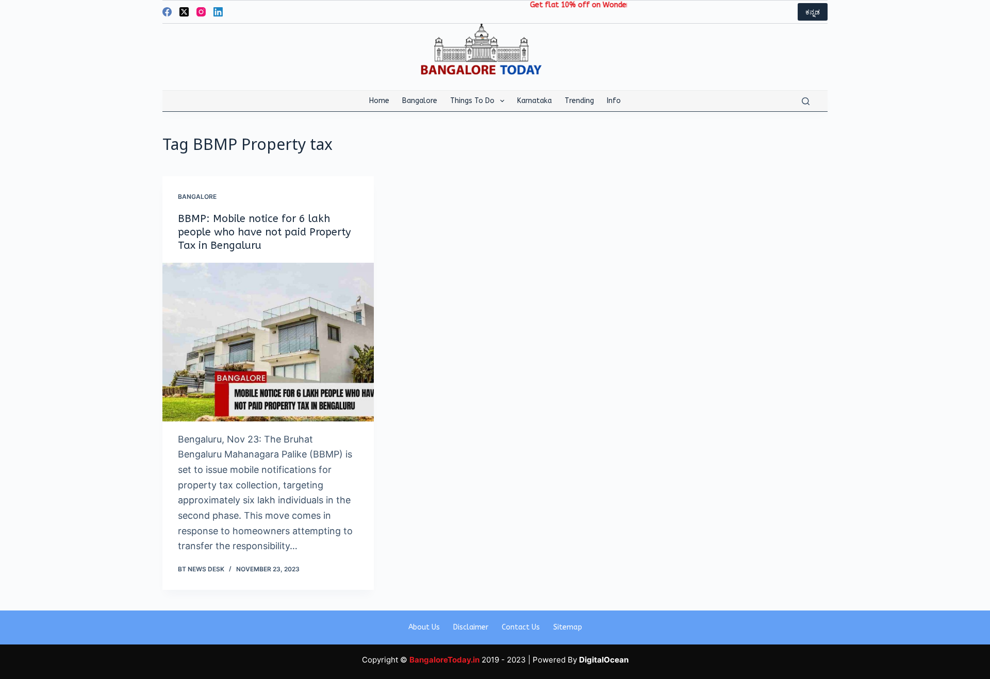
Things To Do (472, 100)
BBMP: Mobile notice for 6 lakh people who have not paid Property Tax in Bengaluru (264, 232)
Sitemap (567, 627)
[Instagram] (201, 11)
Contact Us (521, 627)
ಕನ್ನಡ (812, 12)
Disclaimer (470, 627)
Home (379, 100)
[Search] (806, 101)
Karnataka (534, 100)
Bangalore (419, 100)
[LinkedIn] (218, 11)
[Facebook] (167, 11)
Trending (579, 100)
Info (614, 100)
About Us (424, 627)
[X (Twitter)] (184, 11)
